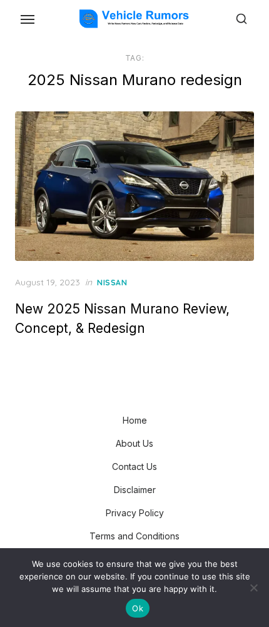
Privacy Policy (135, 512)
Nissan (112, 282)
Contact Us (134, 466)
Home (135, 420)
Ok (137, 608)
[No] (253, 587)
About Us (134, 443)
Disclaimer (135, 489)
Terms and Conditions (134, 536)
